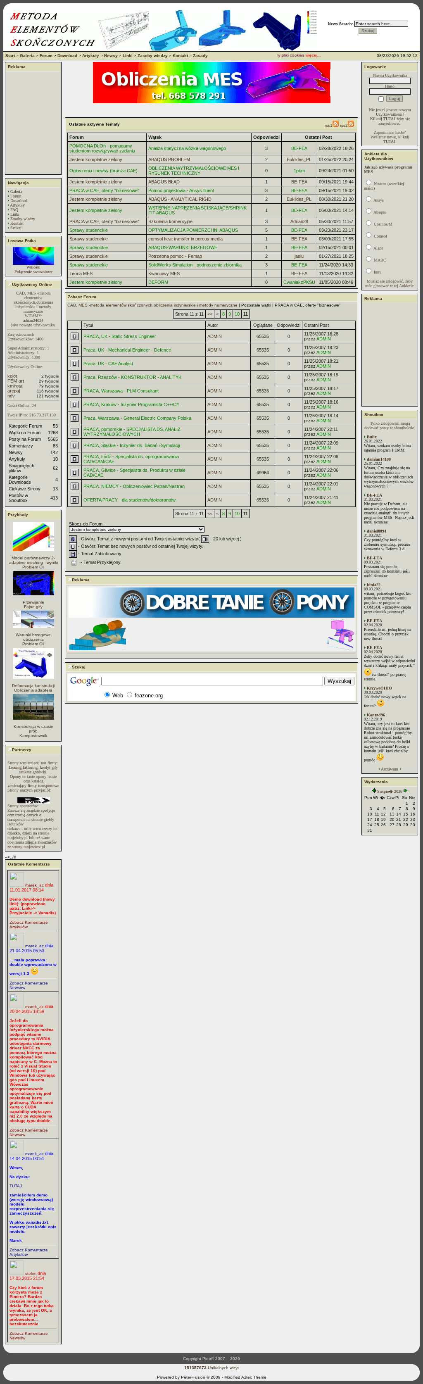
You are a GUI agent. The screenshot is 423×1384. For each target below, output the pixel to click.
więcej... (303, 55)
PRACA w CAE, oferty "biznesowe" (104, 190)
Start (10, 55)
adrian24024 (33, 320)
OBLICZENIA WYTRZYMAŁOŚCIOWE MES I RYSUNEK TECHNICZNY (193, 171)
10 (237, 314)
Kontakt (180, 55)
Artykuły (90, 55)
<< (209, 314)
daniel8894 (376, 531)
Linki (128, 55)
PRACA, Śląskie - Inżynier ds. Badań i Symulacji (131, 445)
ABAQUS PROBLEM (169, 159)
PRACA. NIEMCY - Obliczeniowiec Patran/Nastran (134, 486)
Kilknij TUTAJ (382, 119)
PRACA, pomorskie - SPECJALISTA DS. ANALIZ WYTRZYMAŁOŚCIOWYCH (132, 432)
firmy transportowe (43, 785)
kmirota (14, 385)
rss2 (344, 125)
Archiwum (389, 769)
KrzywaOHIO (379, 688)
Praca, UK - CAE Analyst (108, 363)
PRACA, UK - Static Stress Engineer (119, 336)
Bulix (372, 437)
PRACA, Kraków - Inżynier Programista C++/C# (131, 404)
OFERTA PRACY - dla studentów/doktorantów (129, 499)
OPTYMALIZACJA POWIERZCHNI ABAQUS (193, 230)
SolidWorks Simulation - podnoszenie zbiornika (195, 264)
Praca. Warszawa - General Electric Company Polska (137, 418)
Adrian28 (299, 221)
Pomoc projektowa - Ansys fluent (181, 190)
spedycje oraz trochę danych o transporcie (31, 815)
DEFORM (158, 282)
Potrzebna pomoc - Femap (175, 256)
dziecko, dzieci (19, 833)
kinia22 (373, 585)
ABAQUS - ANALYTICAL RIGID (180, 199)
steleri (30, 1273)
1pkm (299, 170)
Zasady (200, 55)
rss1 (329, 125)
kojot (12, 375)
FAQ (14, 209)
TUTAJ (16, 1186)
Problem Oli (33, 567)
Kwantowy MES (164, 273)
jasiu (299, 256)
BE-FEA (299, 148)
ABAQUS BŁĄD (164, 181)
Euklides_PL (299, 159)
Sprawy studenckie (88, 230)
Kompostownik (33, 735)
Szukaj (15, 228)
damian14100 (379, 459)
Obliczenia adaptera (33, 690)
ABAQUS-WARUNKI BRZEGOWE (182, 247)
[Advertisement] (33, 122)
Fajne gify (33, 606)
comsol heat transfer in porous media (185, 238)
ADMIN (214, 336)
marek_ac (34, 885)
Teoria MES (81, 273)
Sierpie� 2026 (389, 791)
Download (67, 55)
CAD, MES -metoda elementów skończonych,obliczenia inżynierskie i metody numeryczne (152, 305)
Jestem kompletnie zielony (95, 159)
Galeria (27, 55)
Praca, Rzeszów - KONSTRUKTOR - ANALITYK (132, 377)
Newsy (111, 55)
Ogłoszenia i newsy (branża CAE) (103, 170)
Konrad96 (376, 715)
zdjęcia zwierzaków (41, 842)
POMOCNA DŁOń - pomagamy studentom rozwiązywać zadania (102, 148)
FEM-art (15, 380)
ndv (11, 395)
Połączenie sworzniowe (33, 271)
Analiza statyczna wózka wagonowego (187, 148)
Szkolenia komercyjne (170, 221)
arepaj (13, 390)
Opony (15, 776)
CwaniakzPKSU (299, 282)
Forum (46, 55)
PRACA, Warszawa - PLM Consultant (121, 390)
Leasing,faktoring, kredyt (29, 767)
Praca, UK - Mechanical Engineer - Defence (127, 349)
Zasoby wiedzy (153, 55)
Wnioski (33, 267)
